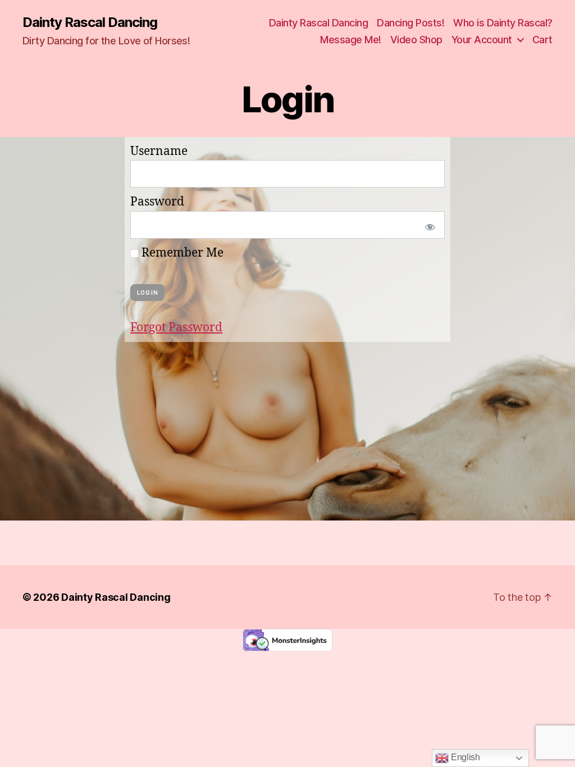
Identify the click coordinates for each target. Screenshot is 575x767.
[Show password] (428, 225)
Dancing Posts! (410, 23)
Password (157, 201)
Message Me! (350, 39)
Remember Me (181, 253)
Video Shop (416, 39)
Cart (542, 39)
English (464, 757)
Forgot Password (176, 327)
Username (159, 151)
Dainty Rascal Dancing (89, 22)
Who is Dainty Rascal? (503, 23)
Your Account (481, 39)
